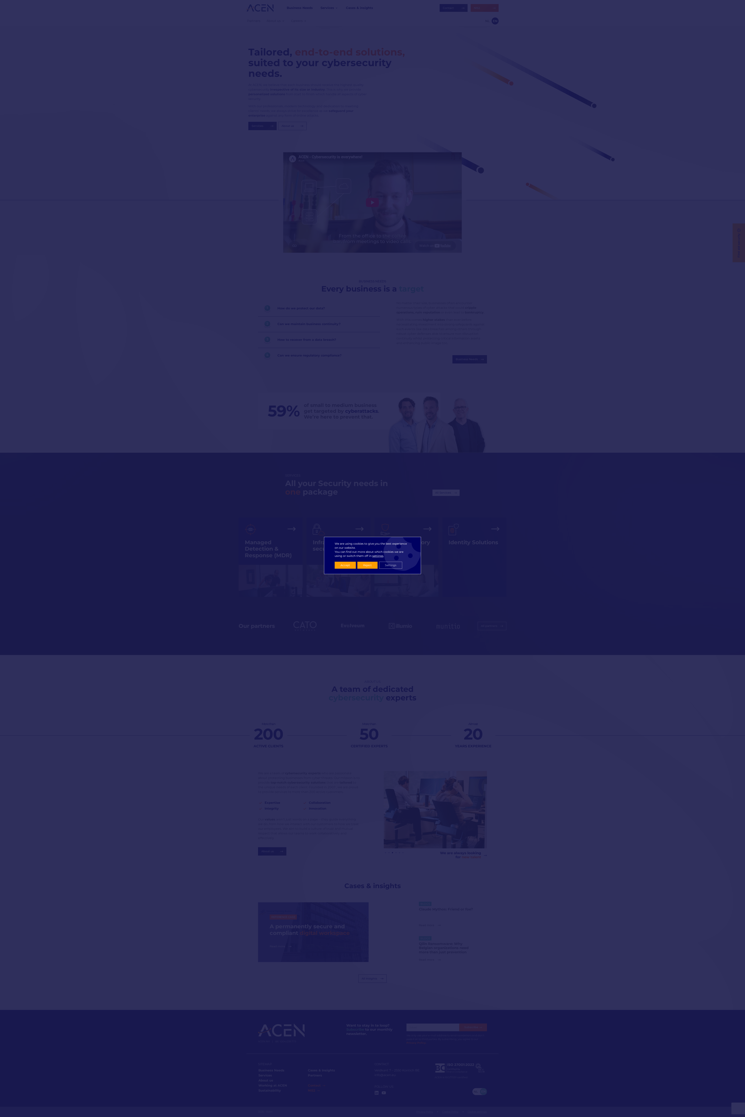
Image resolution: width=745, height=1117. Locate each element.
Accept (345, 565)
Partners (315, 1075)
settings (377, 556)
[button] (385, 852)
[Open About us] (283, 21)
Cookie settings (477, 1111)
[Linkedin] (376, 1093)
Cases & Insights (321, 1070)
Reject (367, 565)
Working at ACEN (272, 1085)
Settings (390, 565)
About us (265, 1080)
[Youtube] (384, 1093)
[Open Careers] (305, 21)
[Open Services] (336, 8)
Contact (314, 1085)
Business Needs (271, 1070)
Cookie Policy (450, 1111)
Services (265, 1075)
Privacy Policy (424, 1111)
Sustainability (269, 1090)
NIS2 (311, 1090)
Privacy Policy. (416, 1042)
